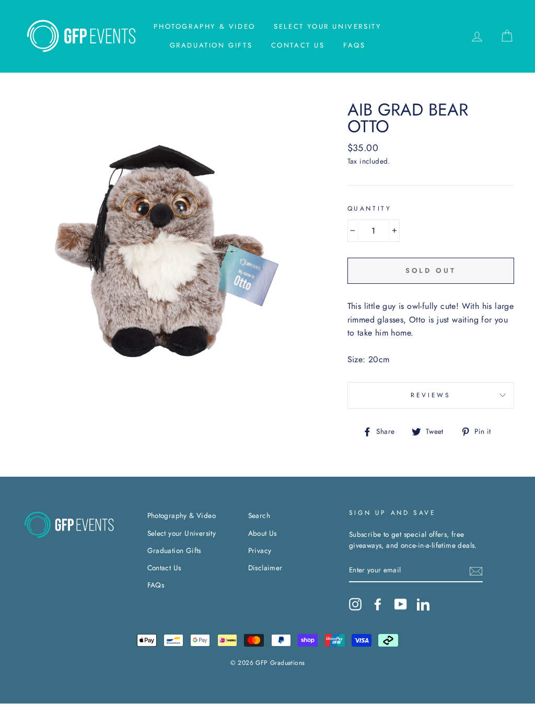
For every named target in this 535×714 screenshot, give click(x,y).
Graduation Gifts (211, 45)
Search (259, 515)
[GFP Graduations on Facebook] (377, 604)
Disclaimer (265, 567)
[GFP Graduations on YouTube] (400, 604)
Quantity (369, 208)
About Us (262, 533)
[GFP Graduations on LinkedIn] (423, 604)
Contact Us (298, 45)
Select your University (327, 26)
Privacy (260, 550)
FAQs (354, 45)
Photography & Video (204, 26)
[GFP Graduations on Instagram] (355, 604)
